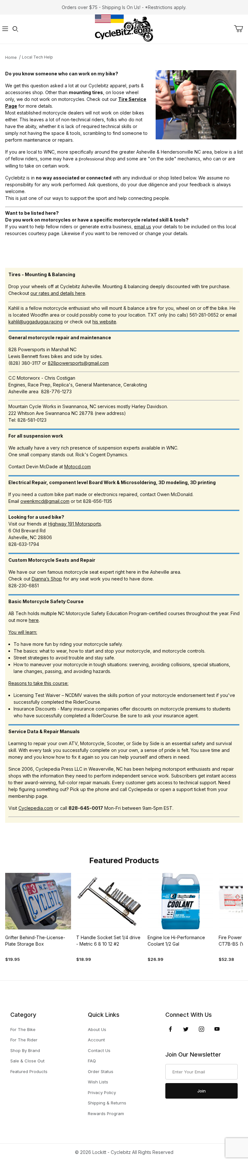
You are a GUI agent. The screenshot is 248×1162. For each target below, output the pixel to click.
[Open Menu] (5, 29)
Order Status (100, 1071)
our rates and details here (57, 293)
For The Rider (23, 1039)
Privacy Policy (102, 1092)
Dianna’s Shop (47, 578)
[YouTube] (217, 1029)
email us (142, 226)
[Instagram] (201, 1029)
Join (201, 1090)
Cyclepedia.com (35, 808)
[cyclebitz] (124, 28)
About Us (97, 1029)
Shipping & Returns (107, 1102)
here (34, 620)
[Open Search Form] (15, 29)
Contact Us (99, 1050)
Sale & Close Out (27, 1060)
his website (104, 321)
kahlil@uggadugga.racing (35, 321)
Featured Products (28, 1071)
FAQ (92, 1060)
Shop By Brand (25, 1050)
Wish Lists (98, 1081)
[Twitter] (186, 1029)
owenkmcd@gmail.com (44, 501)
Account (96, 1039)
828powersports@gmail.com (78, 363)
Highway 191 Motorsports (74, 524)
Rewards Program (106, 1113)
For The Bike (23, 1029)
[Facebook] (170, 1029)
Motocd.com (77, 466)
